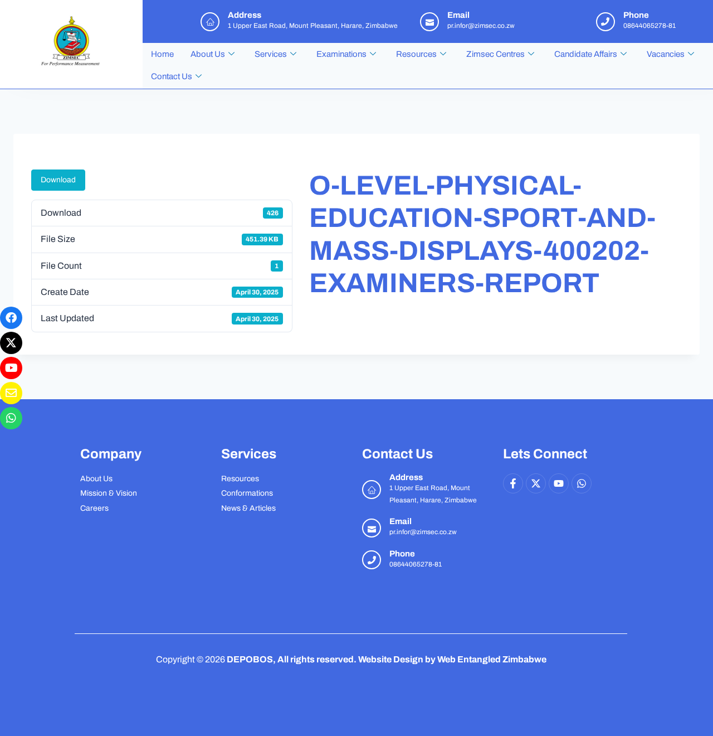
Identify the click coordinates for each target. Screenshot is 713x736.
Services (271, 54)
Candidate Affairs (585, 54)
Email (400, 521)
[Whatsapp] (582, 483)
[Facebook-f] (513, 483)
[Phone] (371, 559)
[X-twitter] (536, 483)
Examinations (341, 54)
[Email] (371, 528)
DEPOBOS (250, 659)
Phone (402, 553)
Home (162, 54)
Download (58, 180)
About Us (208, 54)
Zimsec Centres (495, 54)
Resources (416, 54)
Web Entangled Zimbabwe (491, 659)
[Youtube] (559, 483)
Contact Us (171, 76)
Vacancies (666, 54)
